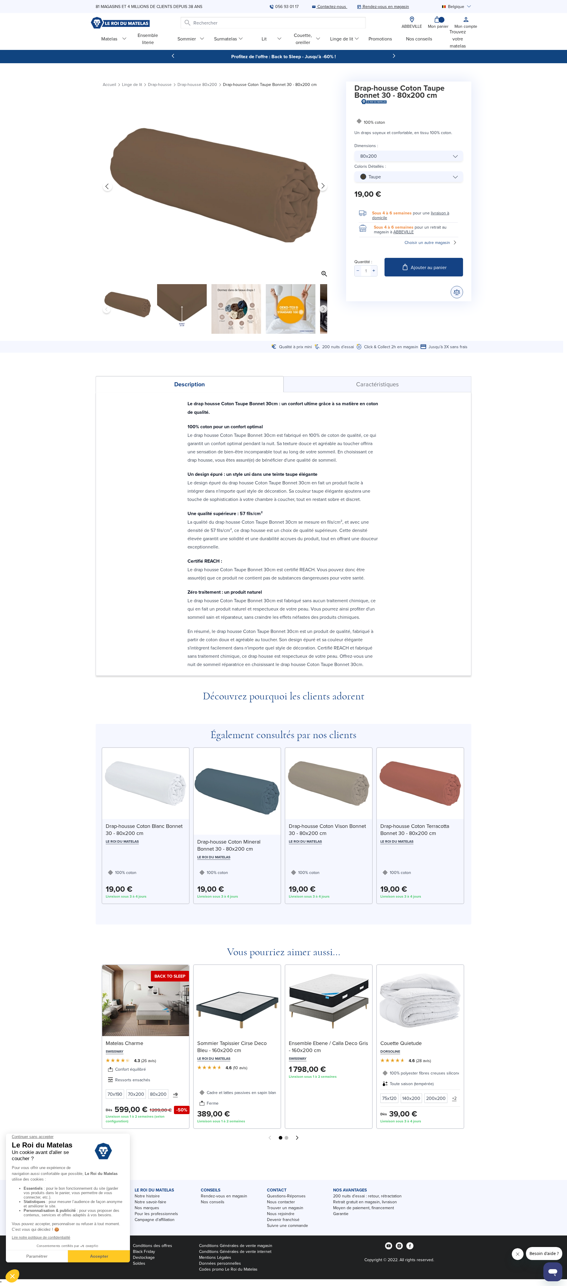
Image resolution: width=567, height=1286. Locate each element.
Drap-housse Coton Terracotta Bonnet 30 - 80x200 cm (414, 829)
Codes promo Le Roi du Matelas (228, 1269)
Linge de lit (341, 38)
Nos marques (147, 1208)
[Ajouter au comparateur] (457, 292)
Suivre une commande (287, 1225)
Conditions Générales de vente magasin (235, 1245)
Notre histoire (147, 1196)
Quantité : (363, 262)
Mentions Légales (215, 1257)
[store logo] (120, 23)
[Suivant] (394, 56)
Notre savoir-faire (150, 1202)
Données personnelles (220, 1263)
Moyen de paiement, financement (363, 1208)
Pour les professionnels (156, 1214)
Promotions (380, 38)
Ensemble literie (148, 38)
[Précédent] (173, 56)
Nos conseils (419, 38)
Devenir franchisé (283, 1219)
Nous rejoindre (280, 1214)
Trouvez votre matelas (457, 38)
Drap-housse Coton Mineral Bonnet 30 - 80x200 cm (228, 845)
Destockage (144, 1257)
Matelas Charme (124, 1043)
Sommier (186, 38)
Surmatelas (225, 38)
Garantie (340, 1214)
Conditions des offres (152, 1245)
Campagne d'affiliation (155, 1219)
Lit (264, 38)
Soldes (139, 1263)
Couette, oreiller (303, 38)
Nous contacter (281, 1202)
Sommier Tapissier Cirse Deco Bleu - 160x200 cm (232, 1046)
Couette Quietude (401, 1043)
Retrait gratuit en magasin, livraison (365, 1202)
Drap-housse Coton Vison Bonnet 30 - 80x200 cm (327, 829)
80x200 (368, 156)
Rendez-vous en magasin (224, 1196)
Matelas (109, 38)
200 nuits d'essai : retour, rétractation (367, 1196)
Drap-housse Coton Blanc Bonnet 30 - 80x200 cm (144, 829)
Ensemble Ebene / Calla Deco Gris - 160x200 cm (328, 1046)
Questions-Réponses (286, 1196)
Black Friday (144, 1251)
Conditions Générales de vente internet (235, 1251)
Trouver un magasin (285, 1208)
